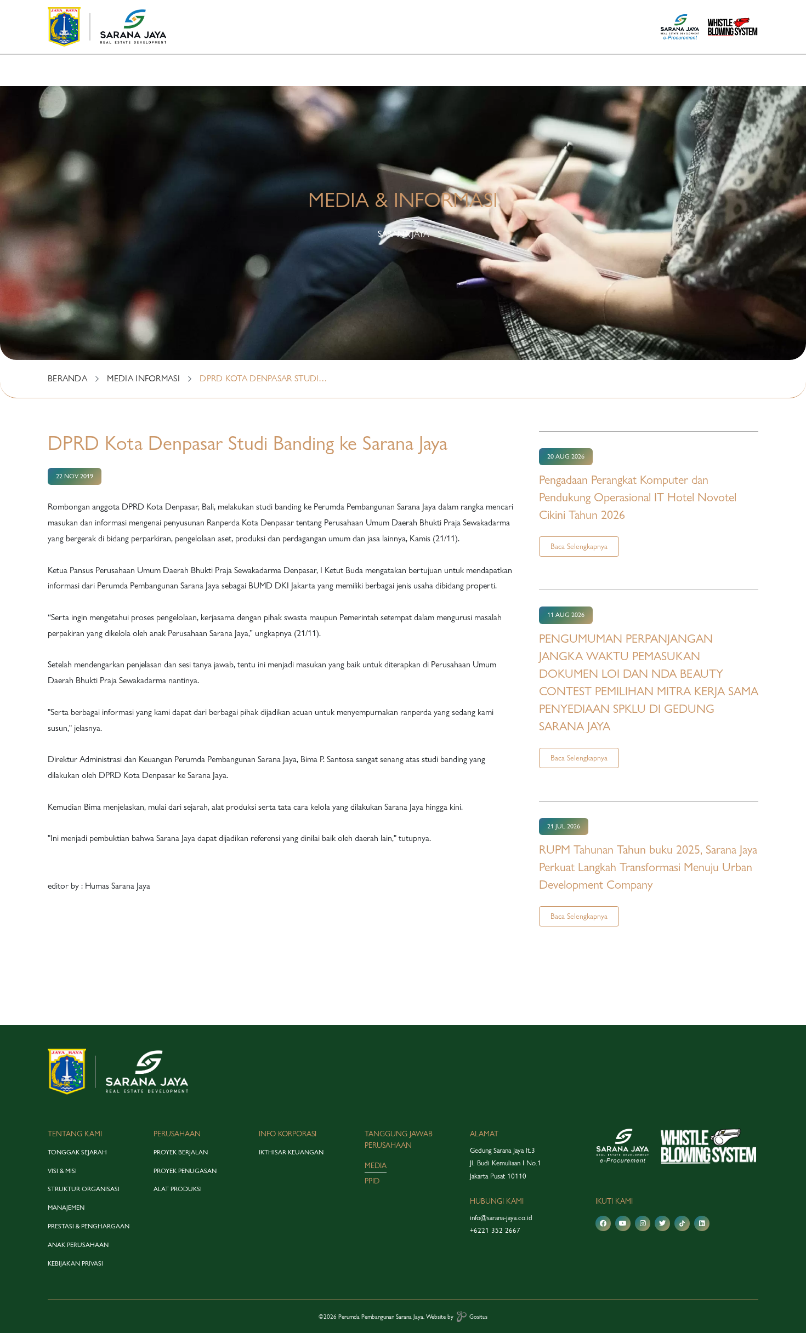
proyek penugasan (185, 1171)
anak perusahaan (78, 1245)
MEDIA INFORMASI (143, 378)
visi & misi (62, 1171)
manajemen (66, 1207)
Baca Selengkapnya (579, 546)
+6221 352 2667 (495, 1230)
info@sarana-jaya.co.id (501, 1217)
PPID (372, 1181)
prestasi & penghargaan (88, 1226)
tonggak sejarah (77, 1152)
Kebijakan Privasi (75, 1263)
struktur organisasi (84, 1189)
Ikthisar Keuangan (291, 1152)
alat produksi (178, 1189)
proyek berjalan (181, 1152)
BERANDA (67, 378)
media (376, 1165)
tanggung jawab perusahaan (399, 1139)
